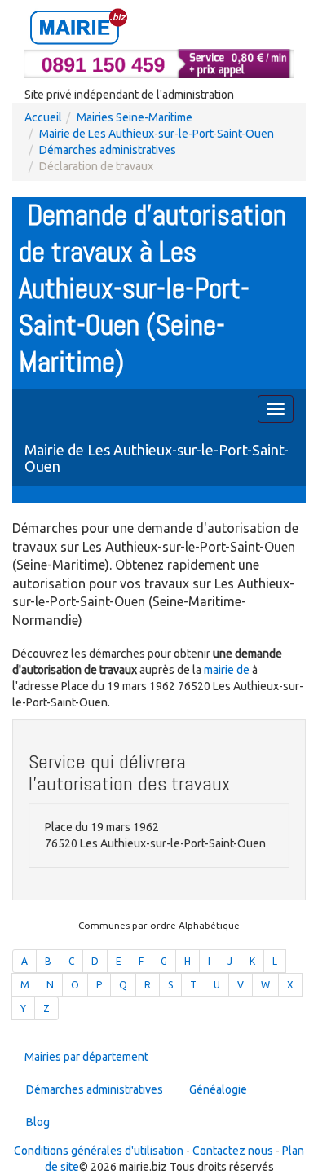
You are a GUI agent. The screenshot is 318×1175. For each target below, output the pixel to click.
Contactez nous (232, 1150)
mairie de (228, 669)
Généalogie (218, 1089)
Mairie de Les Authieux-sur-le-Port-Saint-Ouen (156, 133)
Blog (38, 1122)
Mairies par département (86, 1056)
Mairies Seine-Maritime (134, 117)
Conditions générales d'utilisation (98, 1150)
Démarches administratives (107, 149)
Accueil (43, 117)
